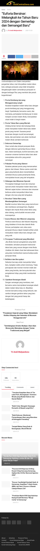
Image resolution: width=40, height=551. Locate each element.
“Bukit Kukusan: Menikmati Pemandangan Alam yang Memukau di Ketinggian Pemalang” (24, 417)
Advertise (12, 538)
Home (3, 9)
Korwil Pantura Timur (23, 542)
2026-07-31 (7, 463)
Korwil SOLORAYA (24, 545)
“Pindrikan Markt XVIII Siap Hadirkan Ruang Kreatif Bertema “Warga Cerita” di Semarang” (25, 498)
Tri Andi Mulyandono (15, 30)
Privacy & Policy (23, 538)
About (3, 538)
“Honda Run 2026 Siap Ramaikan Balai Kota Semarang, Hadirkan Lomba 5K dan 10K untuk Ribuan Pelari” (19, 458)
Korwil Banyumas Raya (17, 540)
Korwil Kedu (30, 540)
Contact (4, 540)
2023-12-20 (28, 30)
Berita (9, 9)
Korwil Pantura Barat (8, 542)
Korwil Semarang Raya (8, 545)
